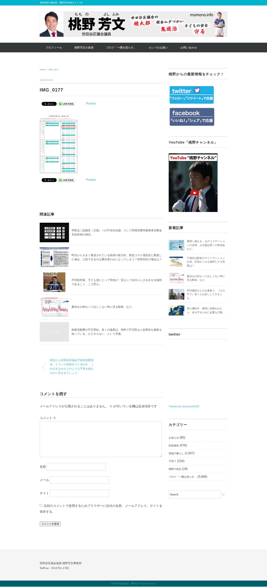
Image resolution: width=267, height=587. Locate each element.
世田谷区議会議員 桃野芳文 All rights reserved (134, 584)
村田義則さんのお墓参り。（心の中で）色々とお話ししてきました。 (206, 294)
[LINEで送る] (66, 103)
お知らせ (174, 437)
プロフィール (54, 47)
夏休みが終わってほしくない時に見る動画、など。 (103, 306)
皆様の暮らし (176, 453)
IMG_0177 (54, 69)
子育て (172, 461)
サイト (44, 493)
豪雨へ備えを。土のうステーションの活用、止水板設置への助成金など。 (206, 245)
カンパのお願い (158, 47)
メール (44, 480)
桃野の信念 (175, 469)
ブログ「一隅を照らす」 (121, 47)
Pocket (91, 103)
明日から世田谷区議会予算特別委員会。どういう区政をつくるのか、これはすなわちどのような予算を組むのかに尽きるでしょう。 (72, 366)
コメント (48, 418)
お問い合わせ (188, 47)
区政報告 (174, 445)
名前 (43, 466)
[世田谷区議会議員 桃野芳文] (133, 14)
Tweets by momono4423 (184, 406)
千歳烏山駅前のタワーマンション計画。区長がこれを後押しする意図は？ (206, 262)
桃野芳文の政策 (84, 47)
